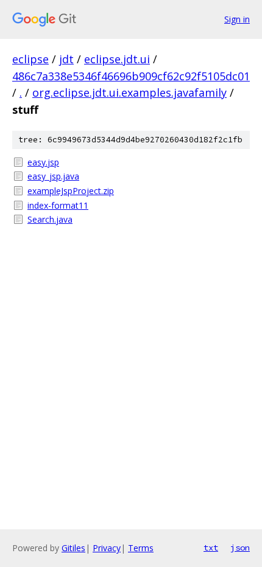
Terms (141, 548)
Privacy (107, 548)
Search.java (50, 219)
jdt (66, 59)
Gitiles (73, 548)
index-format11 (57, 205)
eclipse (30, 59)
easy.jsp (43, 162)
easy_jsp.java (53, 176)
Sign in (237, 19)
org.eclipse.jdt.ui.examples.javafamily (129, 92)
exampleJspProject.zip (70, 191)
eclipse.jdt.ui (117, 59)
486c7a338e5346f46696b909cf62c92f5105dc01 (131, 76)
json (240, 547)
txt (211, 547)
